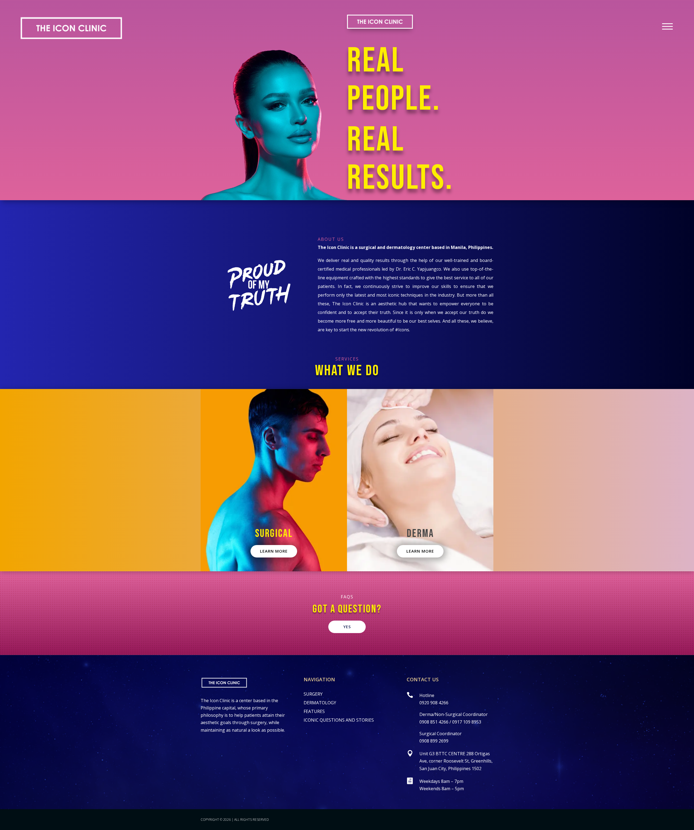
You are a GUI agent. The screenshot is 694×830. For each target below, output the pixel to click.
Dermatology (320, 703)
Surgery (313, 694)
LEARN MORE (274, 551)
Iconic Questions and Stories (339, 720)
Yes (347, 626)
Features (314, 711)
